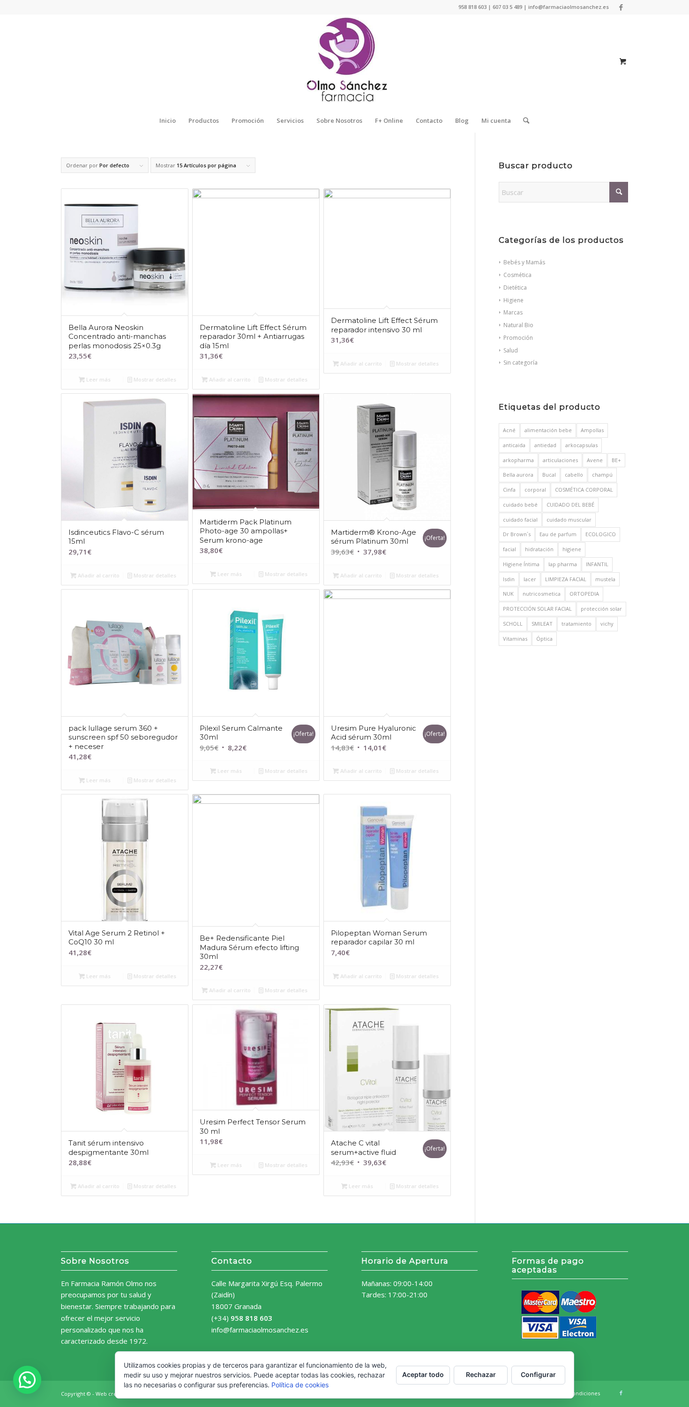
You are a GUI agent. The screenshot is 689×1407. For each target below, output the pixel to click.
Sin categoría (520, 363)
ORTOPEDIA (584, 593)
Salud (510, 350)
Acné (509, 430)
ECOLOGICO (600, 534)
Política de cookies (300, 1385)
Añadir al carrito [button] (229, 379)
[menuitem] (167, 120)
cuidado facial (520, 519)
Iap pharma (562, 564)
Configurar (538, 1374)
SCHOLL (513, 623)
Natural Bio (518, 325)
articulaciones (560, 460)
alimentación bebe (548, 430)
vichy (607, 623)
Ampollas (592, 430)
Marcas (513, 312)
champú (602, 474)
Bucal (549, 474)
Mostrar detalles (154, 379)
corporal (535, 489)
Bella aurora (518, 474)
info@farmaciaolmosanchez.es (259, 1329)
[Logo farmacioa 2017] (344, 61)
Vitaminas (515, 638)
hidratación (539, 549)
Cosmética (517, 275)
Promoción (518, 338)
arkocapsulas (581, 445)
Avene (595, 460)
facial (509, 549)
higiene (571, 549)
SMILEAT (542, 623)
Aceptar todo (423, 1374)
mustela (605, 579)
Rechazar (481, 1374)
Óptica (544, 638)
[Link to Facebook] (621, 7)
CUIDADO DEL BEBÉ (570, 504)
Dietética (515, 288)
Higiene (513, 300)
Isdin (509, 579)
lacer (530, 579)
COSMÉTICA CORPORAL (584, 489)
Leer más (98, 379)
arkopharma (518, 460)
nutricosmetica (542, 593)
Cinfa (509, 489)
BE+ (616, 460)
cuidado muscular (569, 519)
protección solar (601, 608)
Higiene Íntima (521, 564)
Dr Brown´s (517, 534)
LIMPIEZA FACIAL (565, 579)
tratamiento (577, 623)
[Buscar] (523, 120)
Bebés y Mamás (524, 262)
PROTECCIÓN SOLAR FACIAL (537, 608)
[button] (27, 1380)
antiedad (545, 445)
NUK (508, 593)
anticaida (514, 445)
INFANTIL (597, 564)
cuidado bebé (520, 504)
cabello (574, 474)
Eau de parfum (558, 534)
